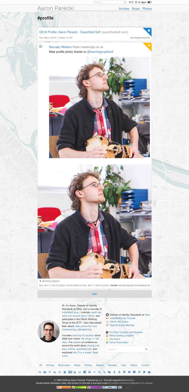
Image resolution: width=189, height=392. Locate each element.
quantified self (83, 349)
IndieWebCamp (70, 312)
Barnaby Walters (60, 47)
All (40, 365)
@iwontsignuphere (99, 51)
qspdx (139, 37)
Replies (100, 365)
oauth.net (96, 312)
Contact (145, 365)
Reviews (112, 365)
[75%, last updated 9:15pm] (149, 2)
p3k (100, 380)
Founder (131, 318)
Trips (123, 365)
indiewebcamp (142, 285)
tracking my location (83, 335)
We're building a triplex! (121, 335)
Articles (124, 8)
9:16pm (142, 2)
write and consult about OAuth (78, 315)
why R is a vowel (82, 352)
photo (115, 285)
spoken (77, 342)
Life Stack (114, 339)
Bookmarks (64, 365)
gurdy (131, 285)
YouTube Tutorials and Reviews (126, 332)
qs (133, 37)
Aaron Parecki (55, 8)
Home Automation (118, 342)
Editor (125, 322)
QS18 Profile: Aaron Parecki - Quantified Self (69, 32)
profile (147, 37)
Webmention (128, 380)
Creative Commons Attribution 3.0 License (131, 382)
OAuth (71, 349)
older (94, 294)
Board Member (126, 325)
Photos (147, 8)
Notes (136, 8)
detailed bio (84, 329)
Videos (133, 365)
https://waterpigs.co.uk (88, 47)
